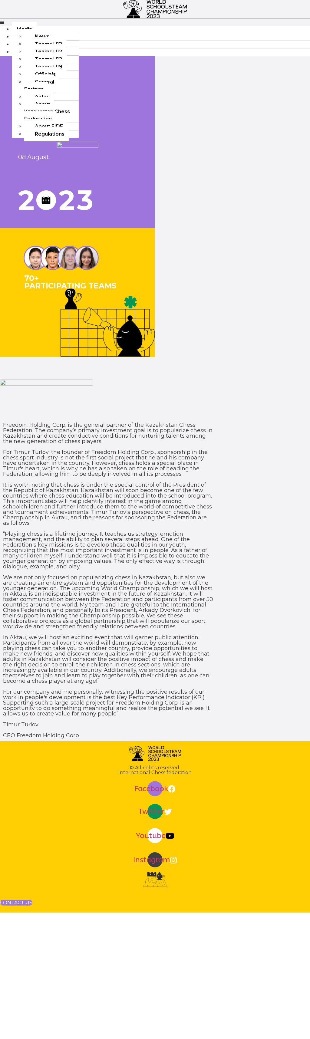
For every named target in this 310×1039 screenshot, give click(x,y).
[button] (155, 22)
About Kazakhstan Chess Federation (47, 111)
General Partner (39, 85)
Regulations (49, 134)
